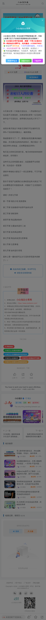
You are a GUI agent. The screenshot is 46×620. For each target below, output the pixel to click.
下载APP (37, 60)
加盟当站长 (25, 60)
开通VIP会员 (12, 60)
